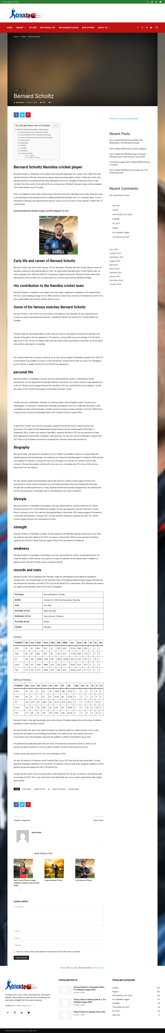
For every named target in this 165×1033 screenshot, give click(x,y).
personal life (25, 140)
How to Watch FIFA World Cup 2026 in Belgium (128, 149)
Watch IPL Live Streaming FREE (124, 118)
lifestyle (23, 145)
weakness (24, 151)
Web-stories (88, 27)
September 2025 (116, 257)
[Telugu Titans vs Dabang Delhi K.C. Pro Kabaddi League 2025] (65, 1002)
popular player (74, 789)
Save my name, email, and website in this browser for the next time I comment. (48, 952)
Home (9, 27)
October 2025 (115, 253)
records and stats (27, 153)
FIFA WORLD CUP (47, 27)
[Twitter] (160, 2)
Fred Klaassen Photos (83, 880)
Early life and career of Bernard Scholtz (34, 132)
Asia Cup (116, 205)
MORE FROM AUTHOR (43, 854)
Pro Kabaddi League (69, 27)
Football (115, 219)
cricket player (26, 789)
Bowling (32, 155)
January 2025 (115, 276)
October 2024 (115, 284)
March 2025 (114, 268)
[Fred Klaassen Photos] (89, 868)
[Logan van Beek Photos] (58, 868)
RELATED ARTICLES (23, 854)
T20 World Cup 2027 (120, 237)
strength (23, 148)
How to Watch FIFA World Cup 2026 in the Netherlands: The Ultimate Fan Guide (126, 141)
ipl (49, 789)
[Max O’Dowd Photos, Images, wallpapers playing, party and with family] (28, 868)
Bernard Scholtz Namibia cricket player (33, 129)
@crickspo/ (98, 967)
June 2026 (114, 249)
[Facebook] (148, 2)
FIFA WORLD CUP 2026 (122, 214)
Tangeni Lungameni (22, 820)
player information (59, 789)
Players (23, 90)
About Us (102, 27)
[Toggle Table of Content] (54, 126)
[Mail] (156, 2)
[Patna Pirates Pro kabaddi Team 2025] (65, 1015)
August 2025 (115, 261)
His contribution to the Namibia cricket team (36, 135)
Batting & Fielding (34, 157)
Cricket (19, 27)
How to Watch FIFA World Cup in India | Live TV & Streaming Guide (129, 171)
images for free (39, 789)
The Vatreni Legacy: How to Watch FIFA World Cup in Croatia (130, 163)
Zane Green (98, 820)
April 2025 (114, 265)
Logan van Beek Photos (53, 880)
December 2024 (116, 280)
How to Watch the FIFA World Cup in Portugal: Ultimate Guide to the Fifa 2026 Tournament (128, 155)
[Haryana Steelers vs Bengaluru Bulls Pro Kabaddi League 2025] (65, 990)
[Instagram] (152, 2)
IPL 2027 (33, 27)
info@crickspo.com (23, 1005)
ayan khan (20, 102)
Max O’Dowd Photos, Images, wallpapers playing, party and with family (26, 882)
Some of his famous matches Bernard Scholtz (36, 137)
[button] (157, 28)
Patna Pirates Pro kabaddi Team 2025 (89, 1012)
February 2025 (116, 272)
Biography (24, 143)
